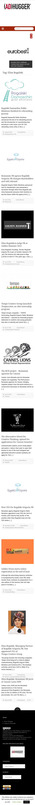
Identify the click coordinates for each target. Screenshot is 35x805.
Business (12, 134)
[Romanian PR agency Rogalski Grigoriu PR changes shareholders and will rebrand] (15, 158)
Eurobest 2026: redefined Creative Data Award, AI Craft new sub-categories (20, 64)
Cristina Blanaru (22, 132)
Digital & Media (14, 329)
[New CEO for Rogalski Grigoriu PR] (17, 489)
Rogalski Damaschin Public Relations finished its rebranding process (16, 111)
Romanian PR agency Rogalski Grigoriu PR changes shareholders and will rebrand (17, 178)
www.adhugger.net (18, 735)
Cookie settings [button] (16, 802)
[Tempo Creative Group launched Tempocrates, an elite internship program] (17, 286)
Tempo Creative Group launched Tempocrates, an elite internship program (16, 306)
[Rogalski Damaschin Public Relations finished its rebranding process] (17, 90)
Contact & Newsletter (10, 723)
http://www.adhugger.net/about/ (17, 739)
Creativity (7, 264)
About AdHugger (8, 721)
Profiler (22, 527)
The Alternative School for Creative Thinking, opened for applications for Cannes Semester (16, 439)
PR (15, 134)
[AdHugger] (17, 6)
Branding (7, 134)
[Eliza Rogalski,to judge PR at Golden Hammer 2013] (17, 224)
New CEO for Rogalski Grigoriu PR (17, 507)
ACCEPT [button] (26, 802)
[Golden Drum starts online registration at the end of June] (17, 551)
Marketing (12, 592)
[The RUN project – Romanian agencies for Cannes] (17, 353)
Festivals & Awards (14, 264)
